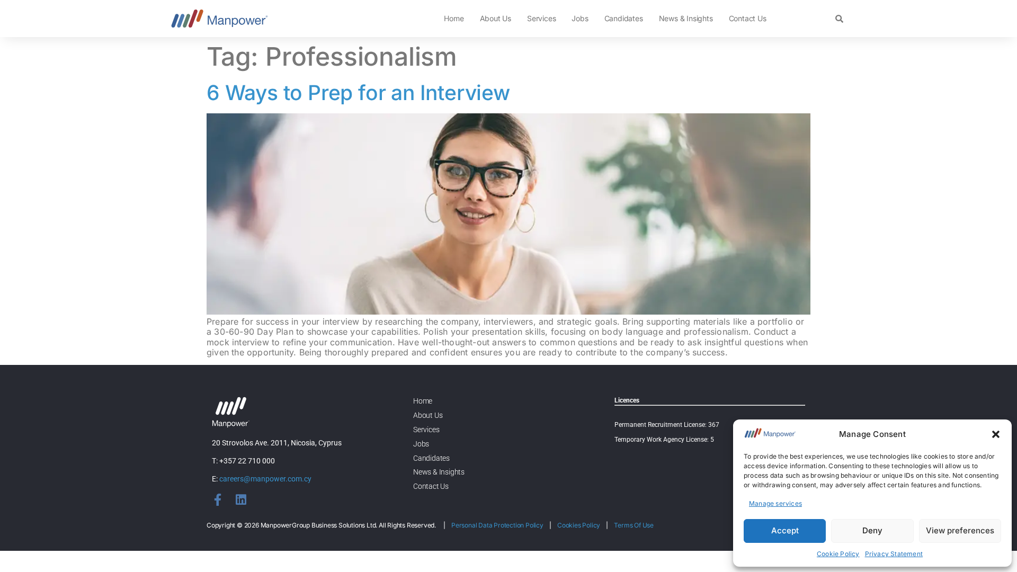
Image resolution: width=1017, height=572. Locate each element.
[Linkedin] (241, 500)
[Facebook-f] (218, 500)
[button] (996, 434)
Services (541, 18)
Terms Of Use (634, 525)
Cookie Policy (838, 554)
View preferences (960, 530)
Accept (785, 530)
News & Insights (686, 18)
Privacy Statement (894, 554)
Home (453, 18)
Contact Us (747, 18)
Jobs (580, 18)
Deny (872, 530)
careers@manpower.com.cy (265, 479)
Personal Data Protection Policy (497, 525)
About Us (495, 18)
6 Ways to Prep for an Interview (358, 92)
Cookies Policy (578, 525)
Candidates (623, 18)
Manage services (775, 503)
